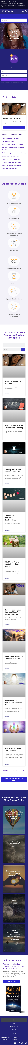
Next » (14, 772)
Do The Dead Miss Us (8, 141)
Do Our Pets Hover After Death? (11, 156)
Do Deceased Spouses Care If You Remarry (14, 153)
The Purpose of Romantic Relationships (11, 518)
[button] (2, 16)
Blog (14, 1020)
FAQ (14, 1023)
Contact (14, 1033)
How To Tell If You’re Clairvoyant (11, 159)
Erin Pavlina (7, 11)
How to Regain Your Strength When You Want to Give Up (13, 612)
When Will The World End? (9, 168)
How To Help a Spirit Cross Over (11, 138)
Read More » (7, 393)
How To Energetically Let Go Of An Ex (12, 162)
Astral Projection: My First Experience (12, 144)
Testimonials (14, 1026)
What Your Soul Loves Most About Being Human (14, 564)
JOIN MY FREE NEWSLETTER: (8, 1)
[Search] (23, 349)
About (14, 1030)
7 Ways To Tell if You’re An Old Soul (11, 165)
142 (23, 770)
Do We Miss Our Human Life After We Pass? (13, 702)
